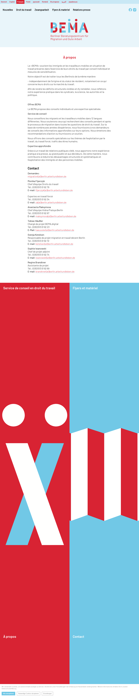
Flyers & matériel (61, 9)
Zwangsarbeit (42, 9)
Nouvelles (8, 9)
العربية (64, 2)
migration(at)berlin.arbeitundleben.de (47, 176)
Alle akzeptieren (8, 693)
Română (45, 2)
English (12, 2)
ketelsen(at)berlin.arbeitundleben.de (54, 243)
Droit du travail (23, 9)
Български (54, 2)
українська (73, 2)
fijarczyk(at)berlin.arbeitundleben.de (54, 190)
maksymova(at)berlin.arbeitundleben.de (56, 216)
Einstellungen (47, 693)
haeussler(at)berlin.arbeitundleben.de (54, 230)
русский (36, 2)
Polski (28, 2)
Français (20, 2)
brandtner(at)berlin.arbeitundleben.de (55, 271)
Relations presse (81, 9)
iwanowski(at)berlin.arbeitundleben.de (55, 257)
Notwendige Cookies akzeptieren (28, 693)
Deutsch (4, 2)
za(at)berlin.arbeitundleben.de (51, 202)
